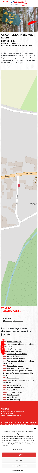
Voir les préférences (19, 466)
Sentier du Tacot (13, 378)
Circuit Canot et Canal (15, 387)
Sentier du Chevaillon (14, 342)
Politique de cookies (18, 470)
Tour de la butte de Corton (17, 392)
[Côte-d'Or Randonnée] (19, 3)
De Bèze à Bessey (13, 399)
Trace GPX (8, 318)
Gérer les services (18, 449)
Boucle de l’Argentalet (15, 356)
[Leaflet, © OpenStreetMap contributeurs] (19, 188)
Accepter (19, 455)
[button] (35, 427)
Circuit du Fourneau (14, 351)
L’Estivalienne (12, 397)
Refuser (19, 460)
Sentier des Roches (14, 385)
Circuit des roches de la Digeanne (19, 368)
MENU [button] (5, 2)
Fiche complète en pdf (13, 321)
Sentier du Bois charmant (16, 358)
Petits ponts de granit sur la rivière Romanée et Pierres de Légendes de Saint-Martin (18, 373)
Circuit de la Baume (14, 349)
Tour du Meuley (12, 390)
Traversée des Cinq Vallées (17, 354)
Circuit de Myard (13, 395)
